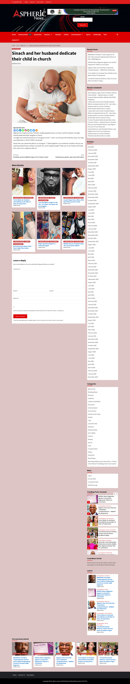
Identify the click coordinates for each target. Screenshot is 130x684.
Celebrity (52, 197)
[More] (36, 130)
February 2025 (92, 188)
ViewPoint (91, 455)
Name (15, 291)
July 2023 (91, 248)
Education (91, 405)
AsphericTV (15, 40)
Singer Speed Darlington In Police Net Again (46, 244)
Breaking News (18, 197)
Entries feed (92, 479)
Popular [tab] (96, 571)
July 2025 (91, 172)
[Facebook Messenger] (34, 130)
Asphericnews (16, 205)
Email (52, 291)
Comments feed (93, 482)
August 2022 (92, 282)
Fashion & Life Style (94, 414)
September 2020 (93, 349)
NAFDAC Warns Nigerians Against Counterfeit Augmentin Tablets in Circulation (102, 63)
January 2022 (92, 304)
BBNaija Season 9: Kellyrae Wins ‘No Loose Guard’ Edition (73, 244)
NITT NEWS (91, 433)
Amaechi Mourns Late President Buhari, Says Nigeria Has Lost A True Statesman (102, 124)
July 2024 (91, 210)
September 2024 (93, 204)
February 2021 (92, 333)
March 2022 (91, 298)
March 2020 (91, 368)
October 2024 (92, 200)
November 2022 (93, 273)
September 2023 (93, 241)
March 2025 (91, 185)
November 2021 (93, 311)
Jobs (89, 420)
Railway (90, 439)
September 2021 (93, 317)
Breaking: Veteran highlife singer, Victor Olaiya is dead (30, 156)
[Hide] (0, 14)
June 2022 (91, 289)
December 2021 (93, 308)
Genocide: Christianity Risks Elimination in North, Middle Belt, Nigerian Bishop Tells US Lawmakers (107, 544)
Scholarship (97, 34)
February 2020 (92, 371)
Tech (105, 34)
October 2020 (92, 345)
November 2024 (93, 197)
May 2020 (91, 361)
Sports (88, 34)
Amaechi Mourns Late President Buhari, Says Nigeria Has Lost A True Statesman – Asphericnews (102, 131)
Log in (90, 476)
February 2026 (92, 150)
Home (26, 2)
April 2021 (91, 327)
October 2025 (92, 163)
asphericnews (16, 63)
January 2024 (92, 229)
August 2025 (92, 169)
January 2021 (92, 336)
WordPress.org (92, 485)
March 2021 (91, 330)
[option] (102, 498)
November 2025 (93, 159)
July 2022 (91, 286)
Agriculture (91, 389)
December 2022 (93, 270)
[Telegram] (31, 130)
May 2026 (91, 147)
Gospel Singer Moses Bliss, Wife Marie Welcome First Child (73, 201)
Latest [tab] (89, 571)
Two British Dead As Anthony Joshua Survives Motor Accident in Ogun (102, 80)
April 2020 (91, 364)
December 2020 (93, 339)
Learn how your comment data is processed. (50, 320)
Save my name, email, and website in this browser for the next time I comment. (38, 310)
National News (24, 34)
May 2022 (91, 292)
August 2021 (92, 320)
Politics (66, 34)
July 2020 (91, 355)
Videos (90, 452)
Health (90, 417)
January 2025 (92, 191)
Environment (92, 411)
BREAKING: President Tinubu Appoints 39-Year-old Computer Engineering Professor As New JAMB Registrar (102, 57)
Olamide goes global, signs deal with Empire (69, 156)
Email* (83, 16)
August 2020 (92, 352)
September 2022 (93, 279)
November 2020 (93, 342)
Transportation (93, 449)
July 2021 (91, 323)
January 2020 (92, 374)
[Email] (28, 130)
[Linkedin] (20, 130)
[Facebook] (14, 130)
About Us (32, 2)
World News (38, 34)
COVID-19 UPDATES (94, 402)
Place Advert (40, 2)
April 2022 (91, 295)
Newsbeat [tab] (104, 571)
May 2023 (91, 254)
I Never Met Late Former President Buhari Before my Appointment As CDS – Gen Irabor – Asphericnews (102, 104)
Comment (17, 269)
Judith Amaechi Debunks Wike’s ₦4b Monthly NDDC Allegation (102, 97)
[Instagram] (25, 130)
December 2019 (93, 377)
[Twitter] (17, 130)
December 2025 (93, 156)
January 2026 (92, 153)
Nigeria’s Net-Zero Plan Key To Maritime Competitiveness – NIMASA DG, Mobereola (101, 69)
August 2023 (92, 245)
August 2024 (92, 207)
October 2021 (92, 314)
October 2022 (92, 276)
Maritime (58, 34)
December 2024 (93, 194)
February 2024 (92, 226)
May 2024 (91, 216)
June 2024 (91, 213)
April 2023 (91, 257)
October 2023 (92, 238)
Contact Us (48, 2)
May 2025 (91, 178)
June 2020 (91, 358)
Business (47, 34)
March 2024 (91, 223)
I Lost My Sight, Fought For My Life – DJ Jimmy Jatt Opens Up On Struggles (48, 204)
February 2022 (92, 301)
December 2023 (93, 232)
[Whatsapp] (23, 130)
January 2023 (92, 267)
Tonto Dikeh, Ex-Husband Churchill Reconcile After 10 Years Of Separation (22, 202)
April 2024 (91, 219)
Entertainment (76, 34)
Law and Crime (92, 424)
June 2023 (91, 251)
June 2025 (91, 175)
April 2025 (91, 182)
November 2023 (93, 235)
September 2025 (93, 166)
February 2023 (92, 263)
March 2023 (91, 260)
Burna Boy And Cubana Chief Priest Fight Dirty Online (22, 247)
